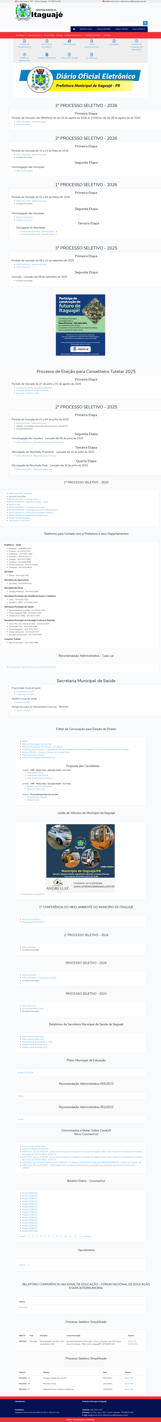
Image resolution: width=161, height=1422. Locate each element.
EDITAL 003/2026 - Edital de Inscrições (31, 122)
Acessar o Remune (23, 710)
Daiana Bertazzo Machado (37, 797)
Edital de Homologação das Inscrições (37, 744)
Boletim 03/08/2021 (30, 1225)
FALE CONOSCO (139, 29)
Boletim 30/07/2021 (30, 1231)
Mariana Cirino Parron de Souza (39, 786)
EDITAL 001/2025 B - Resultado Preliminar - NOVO (28, 502)
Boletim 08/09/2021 (30, 1193)
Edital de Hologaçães (24, 171)
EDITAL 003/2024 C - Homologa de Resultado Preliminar (31, 512)
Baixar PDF (23, 1307)
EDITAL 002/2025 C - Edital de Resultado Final (34, 469)
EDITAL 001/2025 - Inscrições (20, 493)
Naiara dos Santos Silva (36, 789)
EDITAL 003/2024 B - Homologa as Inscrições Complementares (33, 510)
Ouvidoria (107, 35)
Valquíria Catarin (33, 800)
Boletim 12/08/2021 (30, 1212)
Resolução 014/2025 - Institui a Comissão (32, 390)
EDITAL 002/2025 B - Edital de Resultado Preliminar (36, 456)
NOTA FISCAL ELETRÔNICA (47, 45)
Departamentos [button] (35, 35)
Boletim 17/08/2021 (30, 1209)
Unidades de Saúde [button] (92, 35)
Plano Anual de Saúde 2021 (33, 1036)
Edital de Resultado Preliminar (33, 755)
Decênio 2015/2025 (25, 1072)
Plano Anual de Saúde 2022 (33, 1039)
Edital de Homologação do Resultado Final (38, 757)
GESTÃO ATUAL (86, 29)
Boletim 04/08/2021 (30, 1223)
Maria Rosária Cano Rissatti (37, 775)
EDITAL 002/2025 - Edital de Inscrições (31, 423)
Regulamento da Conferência (33, 894)
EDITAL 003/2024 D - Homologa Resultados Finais (28, 515)
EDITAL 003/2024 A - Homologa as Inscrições (26, 507)
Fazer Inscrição (14, 504)
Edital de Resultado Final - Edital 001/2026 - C (39, 234)
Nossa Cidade (49, 35)
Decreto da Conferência (31, 919)
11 (70, 1236)
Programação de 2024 (25, 694)
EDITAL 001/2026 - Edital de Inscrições (31, 201)
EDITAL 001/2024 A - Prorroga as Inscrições (39, 978)
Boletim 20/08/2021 (30, 1204)
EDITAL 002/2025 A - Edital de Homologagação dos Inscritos (40, 442)
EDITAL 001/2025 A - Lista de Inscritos (24, 499)
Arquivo (20, 1096)
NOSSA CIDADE (122, 29)
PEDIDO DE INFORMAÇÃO (24, 59)
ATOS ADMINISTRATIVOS (91, 45)
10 (65, 1236)
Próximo (88, 1236)
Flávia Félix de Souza (35, 773)
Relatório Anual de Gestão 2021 (34, 1044)
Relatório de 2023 (23, 702)
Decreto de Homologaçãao (19, 518)
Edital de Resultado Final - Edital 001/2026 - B (39, 231)
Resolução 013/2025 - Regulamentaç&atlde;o (34, 388)
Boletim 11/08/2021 (30, 1215)
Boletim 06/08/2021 (30, 1220)
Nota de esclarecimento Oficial (34, 1146)
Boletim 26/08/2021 (30, 1196)
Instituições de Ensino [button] (73, 35)
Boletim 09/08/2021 (30, 1217)
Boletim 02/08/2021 (30, 1228)
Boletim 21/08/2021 (30, 1201)
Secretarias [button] (20, 35)
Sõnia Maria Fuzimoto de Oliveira (39, 778)
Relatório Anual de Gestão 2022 (34, 1047)
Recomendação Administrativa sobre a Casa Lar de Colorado (32, 667)
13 (81, 1236)
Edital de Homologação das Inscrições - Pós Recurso (42, 747)
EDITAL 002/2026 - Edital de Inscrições (31, 154)
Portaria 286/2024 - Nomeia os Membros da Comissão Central (46, 752)
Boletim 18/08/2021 (30, 1206)
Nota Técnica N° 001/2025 (19, 521)
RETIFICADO (132, 1344)
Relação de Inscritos (24, 220)
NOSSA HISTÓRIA (104, 29)
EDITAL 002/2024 (29, 947)
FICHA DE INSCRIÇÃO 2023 (33, 1008)
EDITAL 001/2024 (29, 975)
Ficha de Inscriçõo (23, 267)
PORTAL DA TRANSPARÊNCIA (24, 45)
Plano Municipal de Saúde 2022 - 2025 (37, 1042)
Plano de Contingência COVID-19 (35, 1149)
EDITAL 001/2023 (29, 1006)
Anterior (22, 1236)
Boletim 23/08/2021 (30, 1198)
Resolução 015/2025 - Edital (27, 393)
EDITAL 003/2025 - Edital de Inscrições (31, 264)
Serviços (59, 35)
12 (75, 1236)
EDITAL (25, 741)
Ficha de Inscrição (23, 124)
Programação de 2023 (25, 691)
